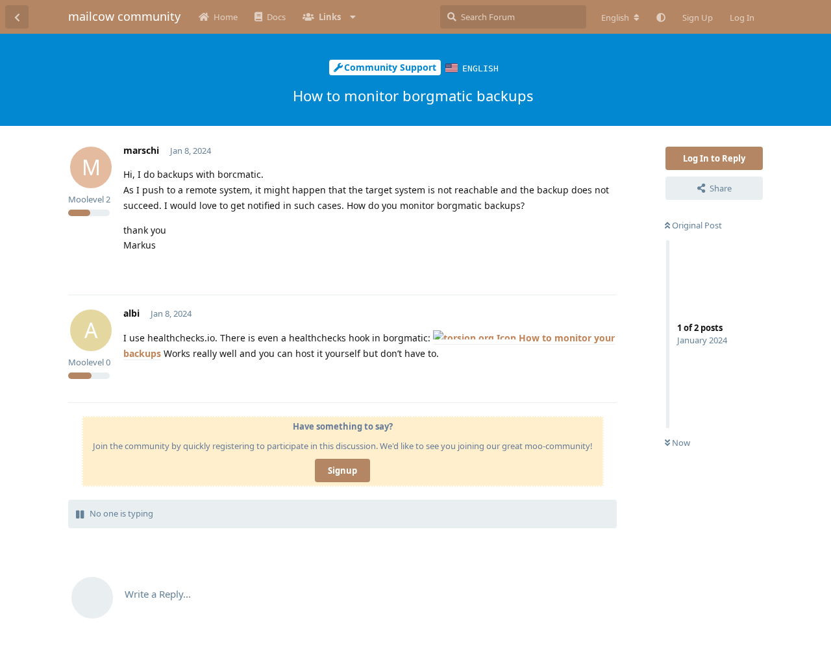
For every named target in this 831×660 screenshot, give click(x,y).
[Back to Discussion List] (17, 17)
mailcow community (124, 16)
